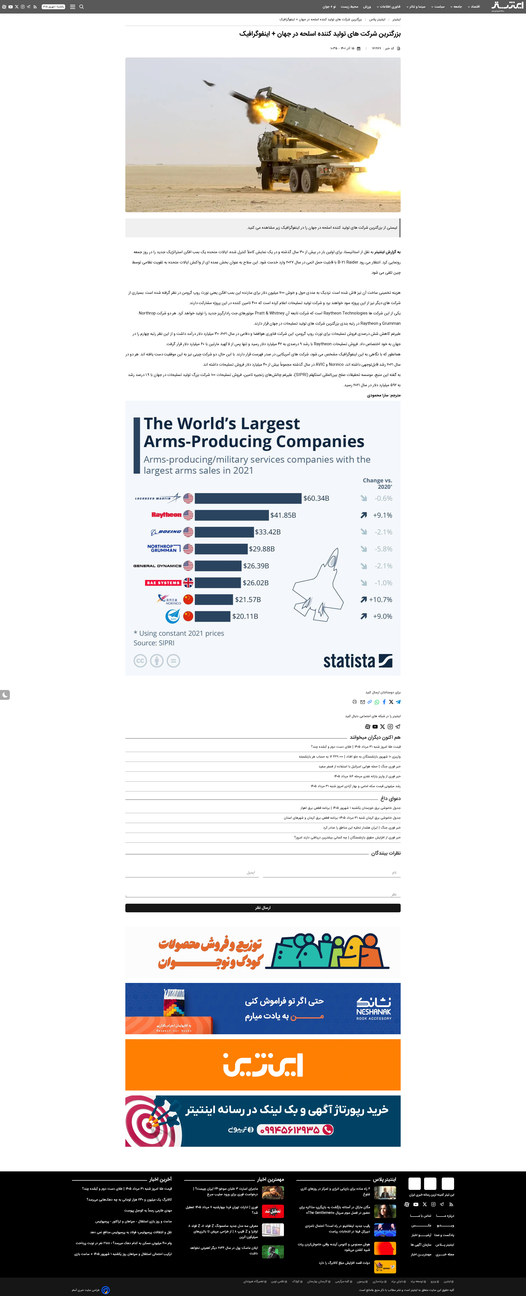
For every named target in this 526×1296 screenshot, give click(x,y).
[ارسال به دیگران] (362, 704)
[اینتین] (263, 1065)
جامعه (458, 7)
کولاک (296, 1281)
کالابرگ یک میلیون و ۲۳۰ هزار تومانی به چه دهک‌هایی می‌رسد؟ (129, 1200)
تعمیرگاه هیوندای (253, 1281)
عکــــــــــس (421, 1225)
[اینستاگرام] (23, 7)
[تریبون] (263, 1121)
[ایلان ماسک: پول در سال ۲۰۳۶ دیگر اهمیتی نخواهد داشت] (273, 1251)
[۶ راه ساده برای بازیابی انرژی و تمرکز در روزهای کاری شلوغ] (385, 1192)
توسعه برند (417, 1281)
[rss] (35, 6)
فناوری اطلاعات (390, 7)
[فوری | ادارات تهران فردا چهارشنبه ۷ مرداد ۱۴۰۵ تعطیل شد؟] (273, 1211)
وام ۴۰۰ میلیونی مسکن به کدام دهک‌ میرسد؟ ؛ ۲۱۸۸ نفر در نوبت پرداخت (124, 1243)
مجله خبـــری (445, 1254)
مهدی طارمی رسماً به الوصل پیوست (148, 1210)
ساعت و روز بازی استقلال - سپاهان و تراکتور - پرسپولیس (133, 1221)
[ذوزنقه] (263, 952)
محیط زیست (350, 7)
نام (394, 872)
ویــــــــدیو (445, 1225)
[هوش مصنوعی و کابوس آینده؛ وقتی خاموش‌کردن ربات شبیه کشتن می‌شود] (385, 1248)
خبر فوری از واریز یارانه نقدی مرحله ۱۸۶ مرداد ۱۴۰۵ (367, 776)
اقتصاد (476, 7)
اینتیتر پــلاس (444, 1245)
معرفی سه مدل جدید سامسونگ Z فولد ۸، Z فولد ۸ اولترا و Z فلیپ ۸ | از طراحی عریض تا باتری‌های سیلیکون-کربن (223, 1231)
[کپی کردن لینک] (369, 703)
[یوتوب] (10, 7)
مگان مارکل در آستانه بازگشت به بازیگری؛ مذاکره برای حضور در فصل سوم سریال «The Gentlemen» (334, 1210)
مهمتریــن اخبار (421, 1254)
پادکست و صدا (444, 1235)
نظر (394, 894)
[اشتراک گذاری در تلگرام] (398, 703)
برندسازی (378, 1281)
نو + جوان (330, 7)
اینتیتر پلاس (384, 1179)
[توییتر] (17, 7)
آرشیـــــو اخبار (421, 1235)
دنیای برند (397, 1281)
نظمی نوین (277, 1281)
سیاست (439, 7)
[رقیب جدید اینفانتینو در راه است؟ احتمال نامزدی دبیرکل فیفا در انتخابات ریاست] (385, 1229)
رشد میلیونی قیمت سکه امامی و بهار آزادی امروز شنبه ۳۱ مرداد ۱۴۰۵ (356, 786)
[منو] (72, 6)
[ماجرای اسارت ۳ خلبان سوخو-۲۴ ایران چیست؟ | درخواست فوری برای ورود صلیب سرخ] (273, 1192)
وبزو (433, 1281)
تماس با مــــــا (420, 1216)
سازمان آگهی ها (421, 1245)
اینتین (447, 1281)
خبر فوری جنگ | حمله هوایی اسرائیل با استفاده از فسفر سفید (360, 766)
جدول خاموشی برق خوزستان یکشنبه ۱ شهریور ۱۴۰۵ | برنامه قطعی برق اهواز (351, 808)
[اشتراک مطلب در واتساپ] (377, 704)
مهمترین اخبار (270, 1179)
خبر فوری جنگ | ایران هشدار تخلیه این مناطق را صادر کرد (362, 828)
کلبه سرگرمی (342, 1281)
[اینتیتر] (507, 7)
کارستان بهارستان (317, 1281)
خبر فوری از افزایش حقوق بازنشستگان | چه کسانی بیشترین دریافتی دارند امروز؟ (347, 837)
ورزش (367, 7)
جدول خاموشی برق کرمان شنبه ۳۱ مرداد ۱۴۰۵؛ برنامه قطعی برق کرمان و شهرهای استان (342, 818)
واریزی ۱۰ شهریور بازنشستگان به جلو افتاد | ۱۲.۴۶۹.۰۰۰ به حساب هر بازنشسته (350, 757)
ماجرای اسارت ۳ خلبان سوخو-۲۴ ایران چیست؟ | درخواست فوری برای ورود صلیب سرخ (225, 1191)
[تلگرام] (29, 7)
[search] (81, 6)
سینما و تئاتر (417, 7)
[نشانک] (263, 1008)
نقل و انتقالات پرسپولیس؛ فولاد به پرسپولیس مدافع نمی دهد (131, 1232)
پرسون (361, 1281)
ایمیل (251, 872)
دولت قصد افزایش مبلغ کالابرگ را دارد (344, 1263)
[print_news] (354, 702)
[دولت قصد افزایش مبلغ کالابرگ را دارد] (385, 1266)
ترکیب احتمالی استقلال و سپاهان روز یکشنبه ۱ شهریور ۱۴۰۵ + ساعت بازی (123, 1254)
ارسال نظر (263, 908)
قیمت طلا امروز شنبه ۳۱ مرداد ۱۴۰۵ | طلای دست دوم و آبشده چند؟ (356, 747)
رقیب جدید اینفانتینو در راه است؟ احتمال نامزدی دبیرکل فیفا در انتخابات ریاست (337, 1228)
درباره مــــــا (445, 1216)
